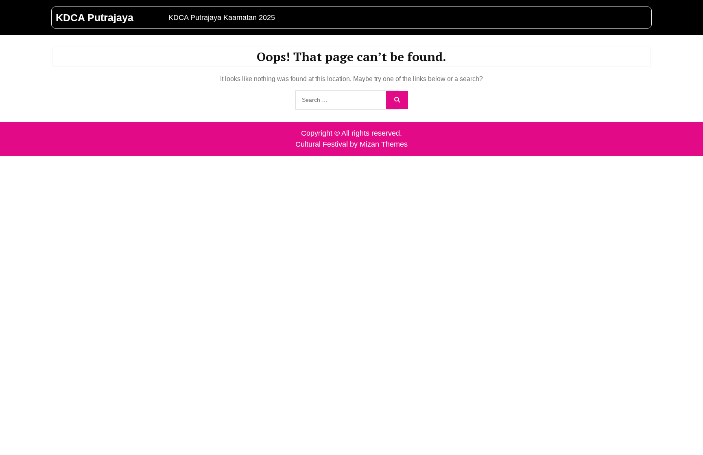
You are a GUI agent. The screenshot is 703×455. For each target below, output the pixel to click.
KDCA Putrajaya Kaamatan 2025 (221, 17)
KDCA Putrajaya (94, 17)
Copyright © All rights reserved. (351, 133)
